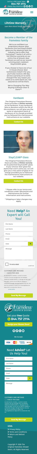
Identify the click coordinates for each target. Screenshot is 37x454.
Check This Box (13, 273)
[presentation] (19, 264)
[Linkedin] (29, 6)
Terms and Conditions (18, 432)
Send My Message (18, 295)
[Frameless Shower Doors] (18, 308)
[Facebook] (25, 6)
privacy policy (11, 289)
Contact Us (18, 122)
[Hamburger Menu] (31, 12)
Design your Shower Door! (18, 324)
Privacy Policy (14, 429)
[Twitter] (27, 6)
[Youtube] (32, 6)
